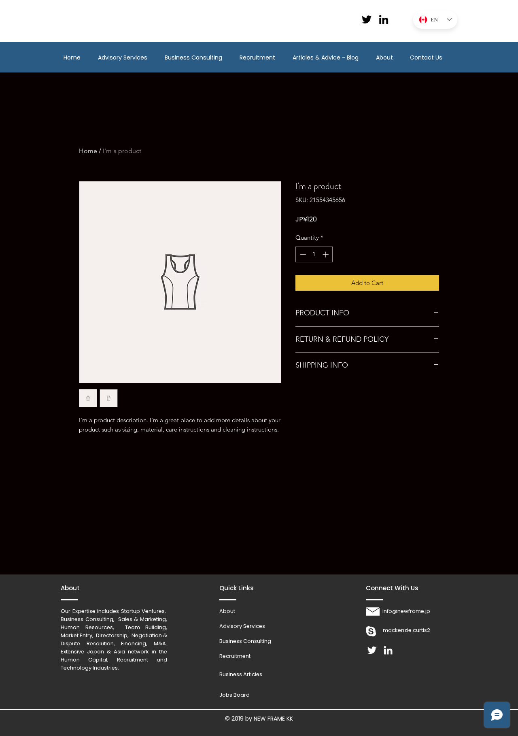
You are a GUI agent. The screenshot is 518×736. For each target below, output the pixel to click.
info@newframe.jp (406, 611)
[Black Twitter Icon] (366, 19)
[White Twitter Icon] (372, 650)
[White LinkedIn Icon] (388, 650)
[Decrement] (302, 254)
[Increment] (326, 254)
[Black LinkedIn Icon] (383, 19)
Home (88, 151)
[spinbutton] (314, 254)
